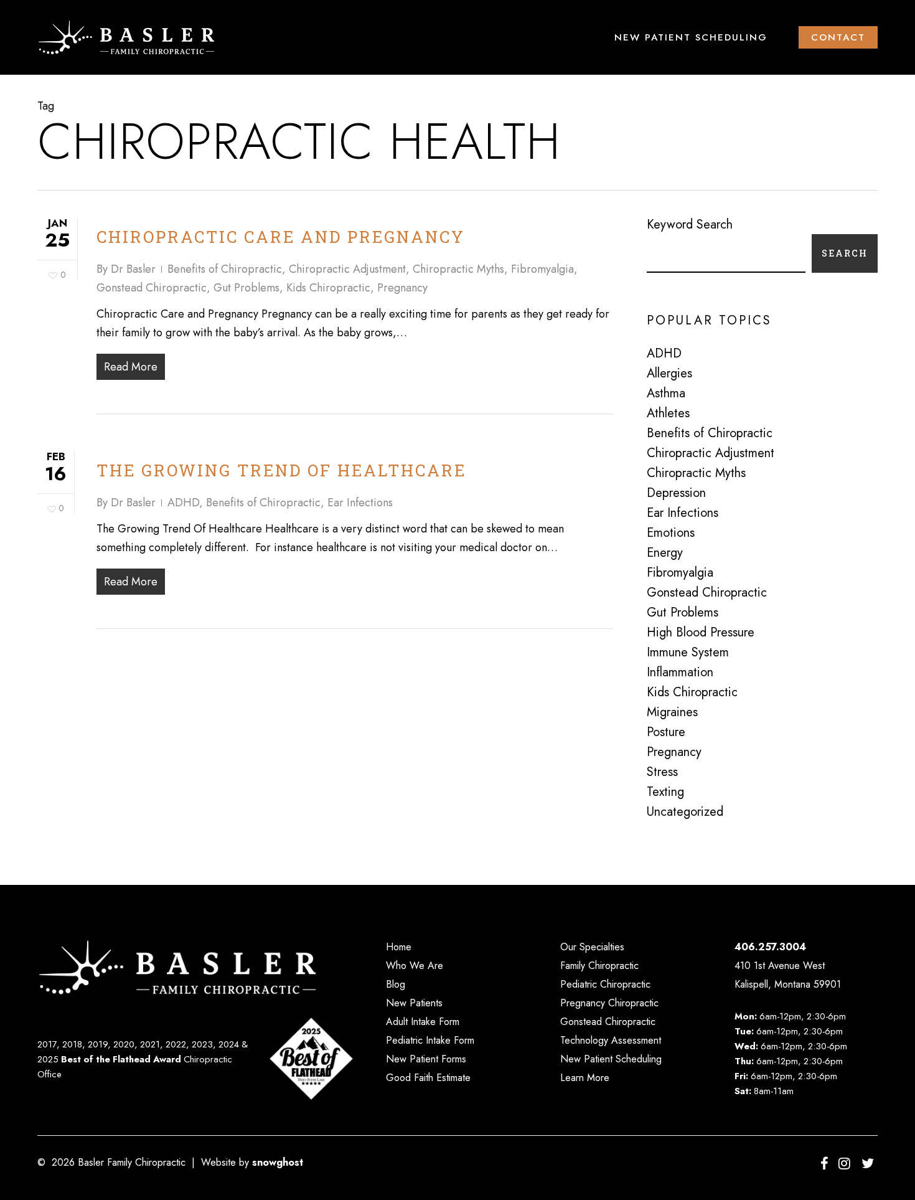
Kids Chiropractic (328, 288)
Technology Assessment (610, 1040)
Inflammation (680, 672)
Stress (662, 772)
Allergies (669, 373)
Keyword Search (690, 224)
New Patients (414, 1003)
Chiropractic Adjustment (347, 269)
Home (398, 947)
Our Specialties (592, 947)
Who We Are (414, 965)
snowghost (277, 1162)
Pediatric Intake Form (430, 1040)
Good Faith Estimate (428, 1077)
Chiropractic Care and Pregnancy (280, 236)
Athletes (668, 413)
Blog (395, 984)
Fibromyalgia (542, 269)
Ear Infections (360, 502)
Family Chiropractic (599, 965)
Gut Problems (246, 288)
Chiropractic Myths (458, 269)
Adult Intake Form (422, 1021)
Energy (665, 553)
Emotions (671, 533)
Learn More (584, 1077)
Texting (665, 792)
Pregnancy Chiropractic (609, 1003)
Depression (676, 493)
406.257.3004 (770, 947)
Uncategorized (685, 812)
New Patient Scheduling (611, 1059)
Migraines (672, 712)
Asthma (666, 393)
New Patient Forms (426, 1059)
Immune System (688, 652)
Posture (666, 732)
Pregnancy (402, 288)
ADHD (183, 502)
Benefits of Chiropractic (224, 269)
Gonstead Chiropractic (151, 288)
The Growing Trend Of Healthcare (281, 470)
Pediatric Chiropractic (605, 984)
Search (845, 253)
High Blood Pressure (700, 632)
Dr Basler (133, 269)
